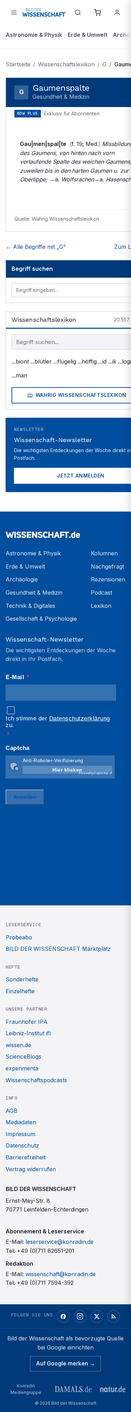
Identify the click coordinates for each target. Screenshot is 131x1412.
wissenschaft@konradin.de (61, 1274)
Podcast (101, 592)
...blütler (41, 361)
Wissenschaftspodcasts (36, 1080)
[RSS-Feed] (113, 1316)
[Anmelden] (117, 12)
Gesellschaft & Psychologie (41, 618)
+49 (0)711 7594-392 (45, 1282)
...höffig (87, 361)
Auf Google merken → (65, 1363)
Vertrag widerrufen (31, 1169)
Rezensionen (108, 579)
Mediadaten (21, 1122)
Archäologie (22, 579)
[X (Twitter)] (96, 1316)
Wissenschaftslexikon (66, 64)
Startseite (18, 64)
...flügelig (64, 361)
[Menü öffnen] (14, 12)
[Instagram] (80, 1316)
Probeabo (19, 937)
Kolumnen (104, 553)
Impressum (20, 1134)
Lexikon (101, 605)
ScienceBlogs (23, 1056)
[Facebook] (63, 1316)
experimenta (22, 1068)
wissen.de (18, 1045)
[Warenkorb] (97, 12)
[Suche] (78, 12)
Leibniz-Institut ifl (28, 1033)
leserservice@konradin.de (60, 1241)
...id (102, 361)
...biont (20, 361)
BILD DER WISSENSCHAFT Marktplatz (58, 948)
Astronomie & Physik (34, 34)
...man (19, 375)
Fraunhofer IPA (27, 1021)
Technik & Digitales (30, 605)
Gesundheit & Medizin (34, 592)
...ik (112, 361)
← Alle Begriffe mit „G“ (36, 246)
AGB (11, 1110)
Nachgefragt (107, 566)
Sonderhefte (22, 979)
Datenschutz (22, 1145)
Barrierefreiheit (25, 1157)
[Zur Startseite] (43, 12)
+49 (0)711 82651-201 (45, 1250)
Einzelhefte (20, 991)
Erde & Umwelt (87, 34)
